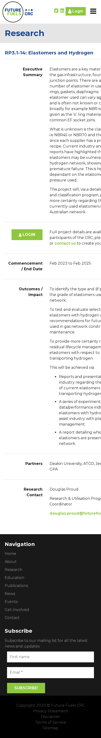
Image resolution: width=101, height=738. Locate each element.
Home (10, 553)
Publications (16, 585)
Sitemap (50, 728)
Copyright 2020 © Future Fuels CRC (50, 705)
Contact (12, 617)
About (11, 561)
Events (11, 601)
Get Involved (17, 609)
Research (13, 569)
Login (77, 11)
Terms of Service (50, 722)
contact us (65, 243)
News (10, 593)
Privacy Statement (50, 711)
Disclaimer (50, 716)
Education (14, 577)
